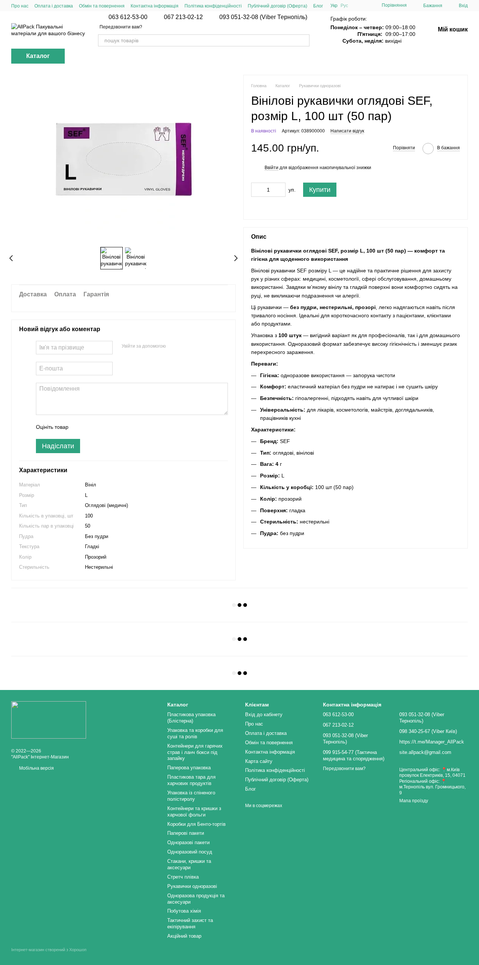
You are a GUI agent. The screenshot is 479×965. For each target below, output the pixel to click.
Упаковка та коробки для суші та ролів (195, 733)
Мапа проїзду (413, 800)
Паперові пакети (185, 833)
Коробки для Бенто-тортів (196, 824)
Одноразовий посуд (189, 852)
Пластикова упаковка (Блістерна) (191, 718)
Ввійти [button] (271, 167)
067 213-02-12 (183, 17)
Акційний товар (184, 936)
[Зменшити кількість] (256, 189)
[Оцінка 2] (93, 426)
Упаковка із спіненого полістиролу (191, 796)
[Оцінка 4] (117, 426)
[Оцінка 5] (129, 426)
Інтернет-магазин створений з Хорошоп (48, 949)
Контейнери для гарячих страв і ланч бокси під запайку (195, 752)
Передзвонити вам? (121, 27)
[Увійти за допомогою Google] (185, 346)
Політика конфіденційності (213, 6)
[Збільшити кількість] (280, 189)
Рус (344, 5)
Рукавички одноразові (192, 886)
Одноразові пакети (188, 842)
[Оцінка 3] (105, 426)
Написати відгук (347, 131)
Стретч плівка (183, 877)
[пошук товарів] (303, 40)
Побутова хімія (184, 911)
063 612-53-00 (128, 17)
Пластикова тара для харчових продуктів (191, 780)
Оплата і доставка (53, 6)
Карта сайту (258, 761)
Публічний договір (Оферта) (277, 6)
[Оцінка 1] (81, 426)
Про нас (19, 6)
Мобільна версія (36, 768)
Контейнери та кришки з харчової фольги (194, 812)
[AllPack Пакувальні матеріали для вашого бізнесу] (48, 719)
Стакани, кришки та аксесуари (189, 864)
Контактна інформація (155, 6)
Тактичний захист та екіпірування (190, 923)
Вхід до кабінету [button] (264, 714)
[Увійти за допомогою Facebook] (174, 346)
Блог (318, 6)
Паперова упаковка (189, 767)
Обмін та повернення (102, 6)
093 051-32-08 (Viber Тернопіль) (263, 17)
